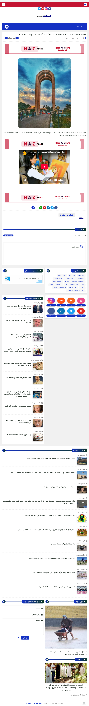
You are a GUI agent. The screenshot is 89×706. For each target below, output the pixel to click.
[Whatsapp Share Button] (40, 207)
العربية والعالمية (57, 281)
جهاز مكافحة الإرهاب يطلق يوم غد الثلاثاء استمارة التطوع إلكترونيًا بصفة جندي (49, 515)
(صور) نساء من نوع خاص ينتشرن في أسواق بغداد (58, 487)
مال (66, 284)
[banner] (44, 49)
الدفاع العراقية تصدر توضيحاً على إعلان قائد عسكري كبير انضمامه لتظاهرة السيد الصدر (47, 530)
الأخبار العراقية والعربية (78, 281)
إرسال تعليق (8, 235)
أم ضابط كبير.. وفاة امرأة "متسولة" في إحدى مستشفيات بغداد (54, 572)
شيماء (83, 695)
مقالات (82, 287)
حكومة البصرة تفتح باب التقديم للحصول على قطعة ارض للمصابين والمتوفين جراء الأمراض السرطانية (42, 472)
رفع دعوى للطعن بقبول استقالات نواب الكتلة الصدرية (57, 587)
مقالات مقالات (73, 287)
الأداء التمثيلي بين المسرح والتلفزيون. (18, 377)
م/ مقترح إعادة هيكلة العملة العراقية (19, 434)
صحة (83, 284)
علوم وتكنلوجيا (74, 284)
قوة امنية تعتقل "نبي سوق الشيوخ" (63, 544)
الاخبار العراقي (80, 278)
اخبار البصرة (81, 275)
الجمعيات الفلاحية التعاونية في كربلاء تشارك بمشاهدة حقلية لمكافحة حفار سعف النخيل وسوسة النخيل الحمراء (66, 687)
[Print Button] (33, 207)
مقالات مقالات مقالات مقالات (76, 290)
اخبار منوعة (72, 275)
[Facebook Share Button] (56, 207)
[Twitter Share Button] (52, 207)
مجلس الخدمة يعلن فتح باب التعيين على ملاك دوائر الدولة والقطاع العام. (51, 458)
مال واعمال (59, 284)
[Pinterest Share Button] (48, 207)
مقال (51, 284)
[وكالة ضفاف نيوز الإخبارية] (44, 16)
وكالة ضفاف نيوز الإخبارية (34, 703)
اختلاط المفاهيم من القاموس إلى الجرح (18, 406)
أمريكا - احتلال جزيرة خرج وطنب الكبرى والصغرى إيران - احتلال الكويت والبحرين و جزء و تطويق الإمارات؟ (17, 394)
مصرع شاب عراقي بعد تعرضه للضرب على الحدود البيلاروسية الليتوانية (52, 558)
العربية (67, 281)
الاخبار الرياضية (62, 275)
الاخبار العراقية (58, 278)
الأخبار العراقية (69, 278)
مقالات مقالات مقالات (59, 287)
